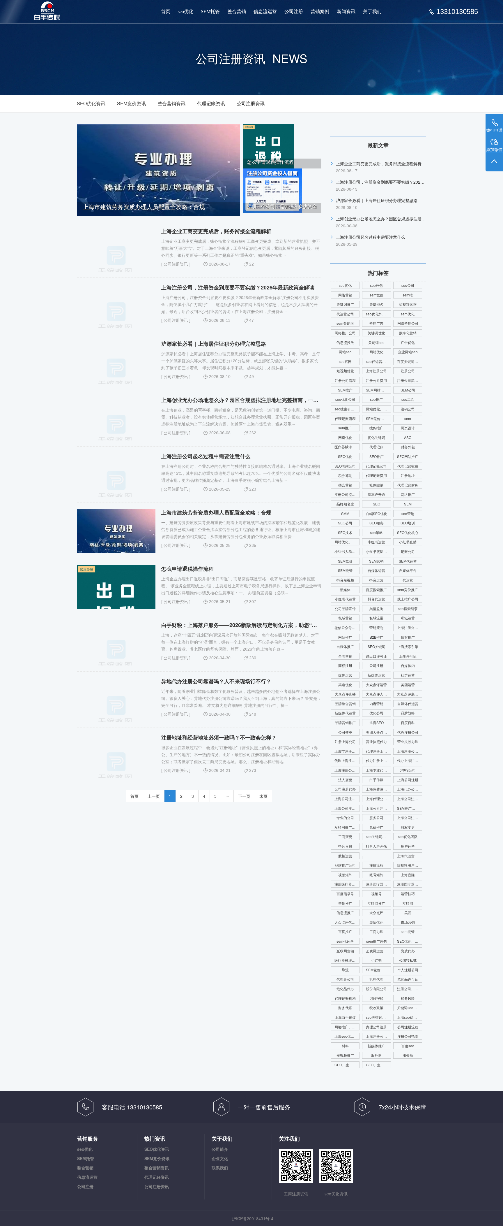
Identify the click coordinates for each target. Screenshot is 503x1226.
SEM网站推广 (376, 389)
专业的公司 (345, 817)
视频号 (376, 893)
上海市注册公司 (346, 751)
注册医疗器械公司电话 (409, 883)
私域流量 (376, 617)
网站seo (345, 351)
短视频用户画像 (409, 865)
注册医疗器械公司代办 (378, 883)
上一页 (154, 796)
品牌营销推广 (345, 722)
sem (407, 418)
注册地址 (408, 475)
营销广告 (376, 323)
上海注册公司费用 (409, 627)
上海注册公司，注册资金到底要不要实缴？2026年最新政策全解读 (237, 287)
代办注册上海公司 (378, 760)
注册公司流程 (345, 380)
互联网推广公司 (346, 827)
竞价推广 (376, 827)
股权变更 (408, 827)
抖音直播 (345, 846)
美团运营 (408, 684)
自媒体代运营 (407, 703)
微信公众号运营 (346, 627)
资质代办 (408, 950)
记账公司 (408, 551)
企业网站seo (408, 351)
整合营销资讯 (171, 103)
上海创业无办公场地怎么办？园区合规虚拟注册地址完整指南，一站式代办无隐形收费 (260, 400)
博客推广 (408, 637)
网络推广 (408, 494)
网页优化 (345, 437)
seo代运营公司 (377, 361)
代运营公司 (345, 313)
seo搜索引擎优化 (346, 408)
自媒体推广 (345, 646)
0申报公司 (408, 769)
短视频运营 (408, 304)
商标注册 (345, 665)
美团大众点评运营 (378, 732)
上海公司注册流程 (409, 817)
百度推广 (345, 931)
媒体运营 (345, 674)
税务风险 (408, 998)
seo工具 (407, 399)
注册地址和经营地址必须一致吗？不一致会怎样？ (219, 737)
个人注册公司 (407, 969)
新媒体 (345, 589)
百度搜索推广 (376, 589)
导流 (345, 969)
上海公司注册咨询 (346, 808)
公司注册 (293, 11)
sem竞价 (376, 294)
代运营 (408, 579)
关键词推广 (345, 304)
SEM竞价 (345, 560)
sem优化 (408, 313)
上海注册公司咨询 (346, 769)
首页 (165, 11)
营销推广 (345, 903)
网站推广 (345, 637)
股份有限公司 (376, 988)
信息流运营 (265, 11)
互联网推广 (376, 903)
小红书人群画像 (346, 551)
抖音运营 (376, 579)
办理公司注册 (376, 1026)
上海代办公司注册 (409, 788)
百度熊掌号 (345, 893)
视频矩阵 (345, 874)
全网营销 (345, 656)
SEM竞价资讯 (131, 103)
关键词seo (376, 342)
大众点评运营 (376, 684)
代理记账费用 (376, 475)
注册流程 (376, 865)
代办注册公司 (407, 732)
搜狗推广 (376, 427)
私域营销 (345, 617)
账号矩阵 (376, 874)
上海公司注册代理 (378, 808)
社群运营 (408, 674)
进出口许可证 (376, 656)
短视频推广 (345, 1055)
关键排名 (376, 304)
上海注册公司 (376, 370)
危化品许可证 (407, 978)
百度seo (407, 1045)
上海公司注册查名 (346, 798)
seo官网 (345, 361)
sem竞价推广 (407, 589)
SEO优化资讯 (91, 103)
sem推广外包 (376, 941)
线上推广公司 (407, 598)
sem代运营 (345, 941)
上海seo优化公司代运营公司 (346, 1036)
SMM (345, 513)
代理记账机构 (345, 998)
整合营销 (236, 11)
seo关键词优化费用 (378, 1017)
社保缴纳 (376, 484)
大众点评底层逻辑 (409, 693)
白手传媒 (376, 779)
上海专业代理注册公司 (378, 769)
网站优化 (376, 351)
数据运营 (345, 855)
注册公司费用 (376, 380)
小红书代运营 (345, 598)
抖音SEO (376, 722)
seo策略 (376, 532)
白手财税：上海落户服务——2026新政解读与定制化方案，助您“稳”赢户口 (248, 625)
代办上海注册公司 (409, 760)
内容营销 (376, 703)
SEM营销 (376, 560)
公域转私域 (408, 960)
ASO (407, 437)
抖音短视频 (345, 579)
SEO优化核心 (407, 532)
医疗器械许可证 (346, 446)
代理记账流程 (345, 418)
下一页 (244, 796)
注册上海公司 (345, 741)
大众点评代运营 (346, 922)
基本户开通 (376, 494)
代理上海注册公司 (346, 760)
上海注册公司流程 (378, 1036)
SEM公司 (408, 389)
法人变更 (345, 779)
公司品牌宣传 (345, 608)
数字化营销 (408, 332)
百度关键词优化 (409, 361)
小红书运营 (376, 541)
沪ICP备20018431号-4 (252, 1218)
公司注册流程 (407, 1026)
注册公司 (408, 370)
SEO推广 (376, 456)
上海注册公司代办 (409, 751)
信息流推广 (345, 912)
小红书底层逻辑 (378, 551)
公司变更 (345, 732)
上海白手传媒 (345, 1017)
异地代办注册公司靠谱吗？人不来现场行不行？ (216, 681)
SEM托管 (210, 11)
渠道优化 (345, 684)
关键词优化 (376, 332)
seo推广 (376, 399)
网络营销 (345, 294)
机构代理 (376, 978)
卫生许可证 (408, 656)
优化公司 (376, 712)
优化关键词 (376, 437)
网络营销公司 (407, 323)
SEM (408, 503)
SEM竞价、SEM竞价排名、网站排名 (378, 969)
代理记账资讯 (211, 103)
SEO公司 (345, 522)
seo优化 (185, 11)
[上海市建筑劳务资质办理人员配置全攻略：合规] (158, 169)
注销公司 (408, 408)
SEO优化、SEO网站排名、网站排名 (409, 941)
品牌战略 (408, 712)
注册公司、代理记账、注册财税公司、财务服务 (409, 988)
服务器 (376, 1055)
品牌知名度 (345, 503)
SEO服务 (376, 522)
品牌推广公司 (345, 865)
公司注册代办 (345, 788)
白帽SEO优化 (376, 513)
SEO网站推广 (407, 456)
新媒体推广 (376, 1045)
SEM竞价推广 (376, 418)
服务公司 (376, 817)
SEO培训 (408, 522)
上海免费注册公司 (378, 788)
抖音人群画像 (376, 846)
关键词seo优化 (408, 1007)
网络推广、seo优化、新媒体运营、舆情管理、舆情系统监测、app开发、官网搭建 (346, 1026)
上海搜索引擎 (407, 646)
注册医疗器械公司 (346, 883)
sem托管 (408, 931)
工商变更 (345, 836)
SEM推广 (345, 389)
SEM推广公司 (408, 808)
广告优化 (408, 342)
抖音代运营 (376, 598)
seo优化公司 (345, 399)
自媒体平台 (408, 570)
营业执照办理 (407, 741)
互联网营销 (345, 950)
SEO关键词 (376, 646)
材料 (345, 1045)
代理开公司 (345, 978)
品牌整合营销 (345, 703)
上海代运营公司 (409, 855)
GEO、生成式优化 (378, 1064)
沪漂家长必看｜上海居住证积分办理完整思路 (213, 343)
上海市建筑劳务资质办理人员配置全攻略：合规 (216, 512)
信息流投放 (345, 342)
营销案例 (320, 11)
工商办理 (376, 931)
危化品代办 (345, 988)
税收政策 (376, 1007)
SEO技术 (345, 532)
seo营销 (407, 513)
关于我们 (372, 11)
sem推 (408, 294)
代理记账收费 (407, 465)
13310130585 (457, 11)
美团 (407, 912)
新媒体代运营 (345, 712)
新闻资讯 (346, 11)
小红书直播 (408, 541)
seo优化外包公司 (378, 313)
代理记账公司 (376, 465)
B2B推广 (376, 637)
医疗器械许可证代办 (346, 960)
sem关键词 (345, 323)
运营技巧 (408, 893)
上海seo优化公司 (409, 1017)
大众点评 (376, 912)
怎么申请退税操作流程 (187, 568)
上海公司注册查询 (409, 798)
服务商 (408, 1055)
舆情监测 (376, 608)
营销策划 (376, 627)
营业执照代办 (376, 741)
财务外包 (408, 446)
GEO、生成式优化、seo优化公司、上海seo (346, 1064)
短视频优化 (345, 370)
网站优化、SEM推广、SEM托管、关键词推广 (378, 408)
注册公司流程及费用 (409, 380)
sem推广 (345, 427)
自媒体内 (408, 665)
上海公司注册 (407, 779)
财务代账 (345, 1007)
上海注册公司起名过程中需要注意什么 (205, 456)
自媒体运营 (376, 570)
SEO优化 (345, 456)
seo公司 (407, 285)
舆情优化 (376, 922)
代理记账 (376, 446)
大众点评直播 (345, 693)
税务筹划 (345, 475)
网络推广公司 (345, 332)
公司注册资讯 (251, 103)
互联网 (408, 903)
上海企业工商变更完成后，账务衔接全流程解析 (216, 231)
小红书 (376, 960)
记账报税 (376, 998)
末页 (263, 796)
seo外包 (376, 285)
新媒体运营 (376, 674)
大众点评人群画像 (378, 693)
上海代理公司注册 (378, 798)
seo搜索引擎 (408, 608)
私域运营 (408, 617)
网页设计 (408, 427)
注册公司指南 (407, 1036)
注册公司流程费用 (346, 494)
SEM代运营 (408, 560)
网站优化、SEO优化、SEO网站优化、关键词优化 (346, 541)
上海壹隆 (408, 874)
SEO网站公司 (345, 465)
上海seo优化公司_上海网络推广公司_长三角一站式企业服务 (50, 14)
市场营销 (408, 922)
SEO (376, 503)
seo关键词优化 (377, 836)
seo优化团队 (408, 836)
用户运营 (408, 846)
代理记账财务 (407, 484)
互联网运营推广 (378, 950)
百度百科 (408, 722)
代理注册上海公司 (378, 751)
